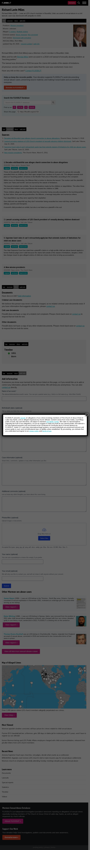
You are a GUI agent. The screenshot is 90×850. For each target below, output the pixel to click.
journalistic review (52, 422)
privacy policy (34, 431)
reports (22, 418)
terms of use (46, 431)
